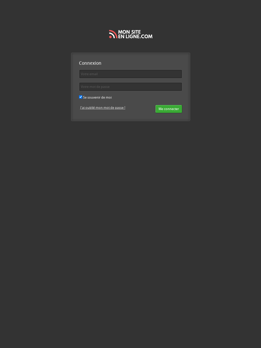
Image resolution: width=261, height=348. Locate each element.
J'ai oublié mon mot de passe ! (102, 107)
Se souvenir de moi (97, 97)
